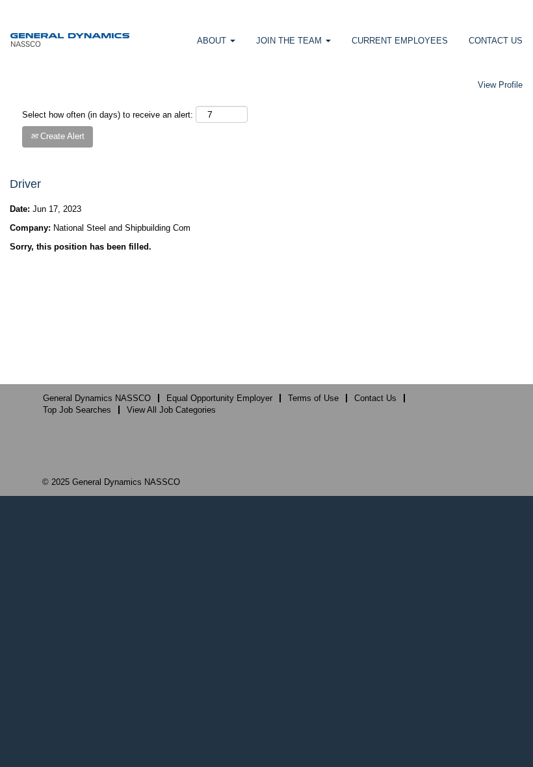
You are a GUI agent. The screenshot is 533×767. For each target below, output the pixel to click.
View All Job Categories (171, 410)
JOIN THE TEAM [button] (290, 41)
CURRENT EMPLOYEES (400, 41)
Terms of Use (313, 398)
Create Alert (61, 136)
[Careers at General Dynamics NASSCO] (70, 39)
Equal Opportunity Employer (219, 398)
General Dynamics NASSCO (97, 398)
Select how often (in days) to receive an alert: (107, 115)
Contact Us (375, 398)
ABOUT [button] (213, 41)
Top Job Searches (77, 410)
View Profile (500, 85)
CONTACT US (496, 41)
